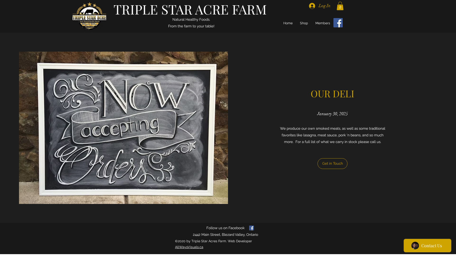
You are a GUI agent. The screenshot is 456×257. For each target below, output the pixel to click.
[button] (340, 6)
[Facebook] (338, 22)
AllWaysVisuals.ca (189, 247)
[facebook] (251, 228)
